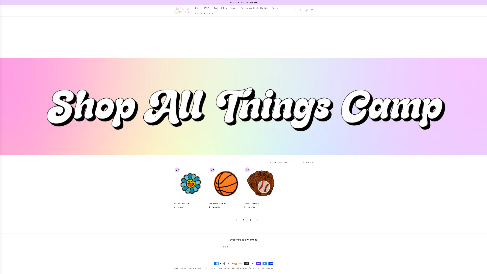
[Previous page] (230, 220)
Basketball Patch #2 (217, 204)
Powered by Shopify (195, 268)
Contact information (239, 268)
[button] (207, 8)
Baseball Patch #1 (251, 204)
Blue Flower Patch (181, 204)
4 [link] (257, 220)
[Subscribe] (263, 247)
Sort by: (273, 162)
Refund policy (254, 268)
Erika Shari (184, 268)
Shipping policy (267, 268)
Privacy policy (210, 268)
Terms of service (224, 268)
